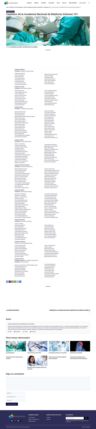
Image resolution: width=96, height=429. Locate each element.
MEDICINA (29, 3)
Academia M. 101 (47, 7)
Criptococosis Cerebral (76, 352)
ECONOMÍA (43, 3)
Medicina (12, 7)
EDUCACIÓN (51, 3)
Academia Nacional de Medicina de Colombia (24, 47)
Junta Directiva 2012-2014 (34, 352)
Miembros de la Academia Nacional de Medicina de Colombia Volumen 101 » (69, 311)
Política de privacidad (86, 427)
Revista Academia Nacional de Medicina (33, 7)
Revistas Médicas (19, 7)
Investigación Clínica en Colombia (58, 352)
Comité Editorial (10, 352)
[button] (89, 3)
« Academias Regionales (12, 310)
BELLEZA (64, 3)
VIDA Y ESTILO (82, 3)
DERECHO (36, 3)
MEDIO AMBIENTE (73, 3)
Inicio (7, 7)
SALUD (58, 3)
